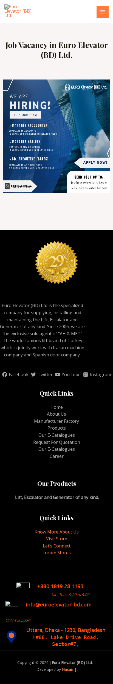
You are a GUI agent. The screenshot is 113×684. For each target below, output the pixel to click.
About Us (56, 414)
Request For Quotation (56, 442)
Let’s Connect (56, 546)
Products (56, 428)
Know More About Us (57, 532)
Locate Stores (57, 553)
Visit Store (56, 539)
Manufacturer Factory (56, 421)
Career (57, 456)
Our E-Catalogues (56, 435)
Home (56, 407)
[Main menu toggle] (103, 12)
